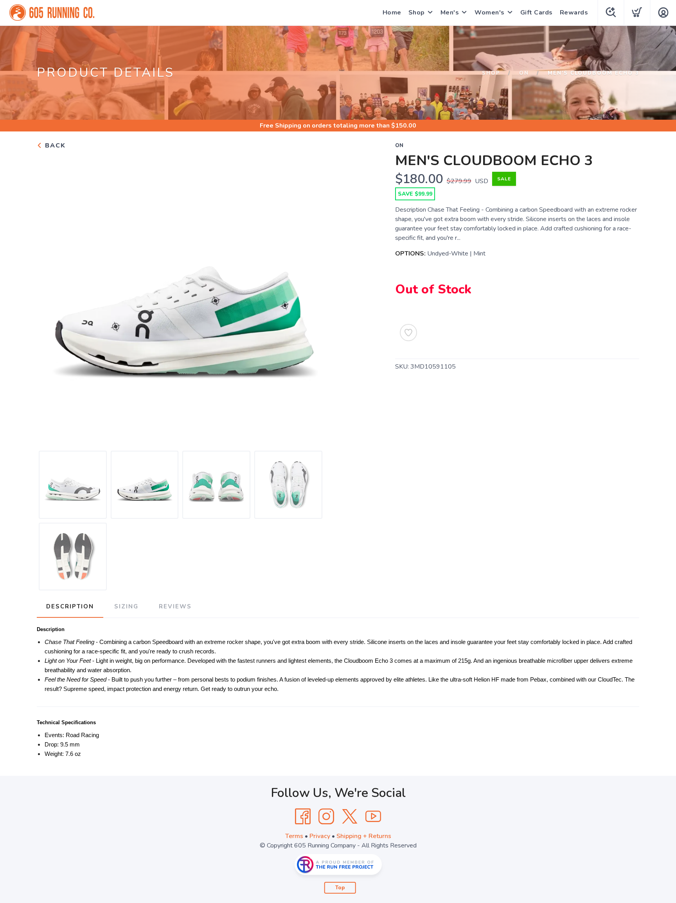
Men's (449, 12)
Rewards (574, 12)
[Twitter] (349, 816)
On (524, 73)
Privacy (319, 836)
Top (340, 887)
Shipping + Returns (363, 836)
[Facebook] (303, 816)
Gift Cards (536, 12)
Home (392, 12)
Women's (490, 12)
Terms (294, 836)
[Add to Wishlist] (408, 332)
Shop (416, 12)
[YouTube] (373, 816)
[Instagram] (326, 816)
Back (54, 145)
